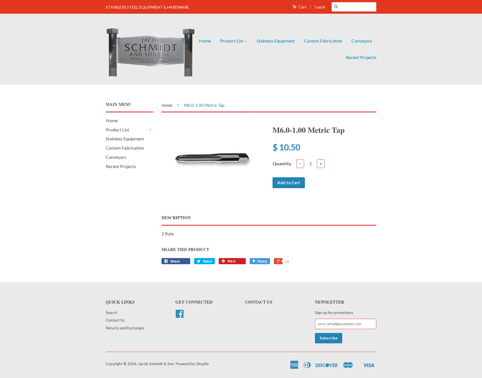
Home (205, 40)
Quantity (282, 163)
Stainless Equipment (276, 40)
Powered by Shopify (192, 364)
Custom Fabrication (323, 40)
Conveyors (361, 40)
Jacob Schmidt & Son (156, 364)
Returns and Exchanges (125, 328)
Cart (302, 6)
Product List (232, 40)
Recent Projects (361, 57)
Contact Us (115, 320)
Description (176, 218)
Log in (320, 6)
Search (111, 312)
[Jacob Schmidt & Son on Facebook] (179, 315)
